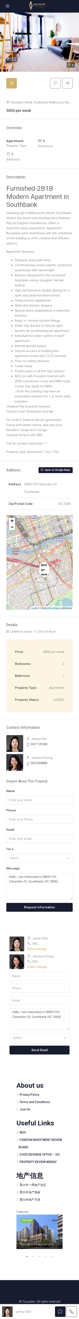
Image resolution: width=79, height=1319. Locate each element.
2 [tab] (35, 1256)
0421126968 (38, 744)
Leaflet (34, 608)
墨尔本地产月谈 (30, 1199)
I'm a (9, 849)
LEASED (12, 95)
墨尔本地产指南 (30, 1192)
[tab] (11, 83)
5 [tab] (54, 1256)
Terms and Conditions (35, 1102)
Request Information (39, 907)
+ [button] (12, 520)
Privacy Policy (29, 1094)
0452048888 (38, 763)
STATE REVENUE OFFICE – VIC (40, 1154)
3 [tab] (42, 1256)
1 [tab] (29, 1256)
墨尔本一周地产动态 (33, 1185)
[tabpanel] (39, 1231)
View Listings (37, 949)
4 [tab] (48, 1256)
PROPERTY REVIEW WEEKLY (38, 1162)
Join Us (25, 1109)
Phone (11, 810)
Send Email (39, 1050)
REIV (23, 1132)
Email (10, 830)
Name (10, 791)
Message (13, 868)
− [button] (12, 527)
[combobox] (39, 858)
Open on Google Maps (57, 469)
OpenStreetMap (51, 608)
